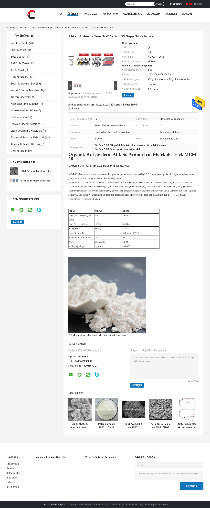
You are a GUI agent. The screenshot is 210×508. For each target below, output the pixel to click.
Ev (61, 13)
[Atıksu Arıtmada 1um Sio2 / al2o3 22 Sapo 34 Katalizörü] (91, 61)
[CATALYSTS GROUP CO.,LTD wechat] (32, 210)
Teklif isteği (176, 3)
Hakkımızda (90, 13)
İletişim (128, 95)
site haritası (13, 487)
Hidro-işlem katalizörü (23, 110)
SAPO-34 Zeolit (20, 63)
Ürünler (72, 13)
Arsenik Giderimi (20, 97)
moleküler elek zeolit (87, 335)
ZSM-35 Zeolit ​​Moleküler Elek (36, 180)
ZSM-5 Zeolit (18, 50)
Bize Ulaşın (153, 13)
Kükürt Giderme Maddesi (25, 90)
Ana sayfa (12, 27)
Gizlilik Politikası (52, 504)
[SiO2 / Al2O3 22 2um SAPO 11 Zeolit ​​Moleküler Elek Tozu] (133, 409)
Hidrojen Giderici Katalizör (25, 124)
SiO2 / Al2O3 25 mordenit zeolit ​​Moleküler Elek (80, 426)
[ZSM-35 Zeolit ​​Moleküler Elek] (14, 181)
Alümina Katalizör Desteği (25, 144)
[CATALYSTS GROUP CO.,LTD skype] (41, 210)
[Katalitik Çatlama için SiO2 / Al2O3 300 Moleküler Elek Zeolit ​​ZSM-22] (160, 409)
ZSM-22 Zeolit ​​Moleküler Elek (36, 171)
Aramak (159, 4)
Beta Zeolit (17, 56)
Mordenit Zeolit (107, 335)
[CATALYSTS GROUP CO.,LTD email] (15, 210)
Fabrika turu (110, 13)
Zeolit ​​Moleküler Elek (41, 27)
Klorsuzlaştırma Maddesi (25, 103)
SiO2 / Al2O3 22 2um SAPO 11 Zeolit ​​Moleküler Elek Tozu (134, 426)
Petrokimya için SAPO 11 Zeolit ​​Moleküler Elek (106, 426)
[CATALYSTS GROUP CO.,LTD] (31, 15)
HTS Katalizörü (19, 76)
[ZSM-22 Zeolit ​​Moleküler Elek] (14, 171)
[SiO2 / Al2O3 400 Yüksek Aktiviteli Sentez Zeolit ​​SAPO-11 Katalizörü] (187, 409)
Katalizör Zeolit (19, 43)
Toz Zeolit (121, 335)
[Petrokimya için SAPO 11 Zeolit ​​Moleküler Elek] (106, 409)
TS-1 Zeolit (17, 70)
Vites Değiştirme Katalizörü (26, 130)
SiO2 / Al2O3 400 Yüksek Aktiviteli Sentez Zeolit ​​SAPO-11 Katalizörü (187, 426)
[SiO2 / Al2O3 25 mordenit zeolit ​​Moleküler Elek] (80, 409)
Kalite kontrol (132, 13)
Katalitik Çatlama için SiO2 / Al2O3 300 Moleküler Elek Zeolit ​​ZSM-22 (160, 426)
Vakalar (187, 13)
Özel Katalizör (19, 150)
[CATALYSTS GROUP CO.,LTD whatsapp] (23, 210)
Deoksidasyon (19, 117)
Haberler (171, 13)
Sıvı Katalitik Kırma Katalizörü (27, 137)
